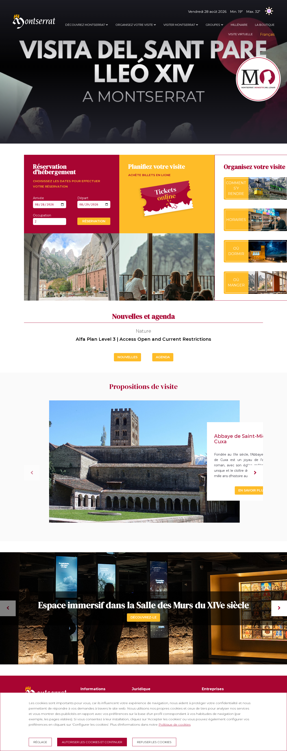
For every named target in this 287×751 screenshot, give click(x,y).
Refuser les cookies (154, 742)
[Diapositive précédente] (32, 473)
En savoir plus (251, 490)
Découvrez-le (143, 617)
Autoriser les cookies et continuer (92, 742)
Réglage (40, 742)
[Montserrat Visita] (34, 28)
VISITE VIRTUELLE (240, 34)
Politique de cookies (175, 725)
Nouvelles (127, 357)
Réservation (93, 221)
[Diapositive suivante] (255, 473)
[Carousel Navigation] (143, 608)
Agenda (163, 357)
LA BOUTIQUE (264, 24)
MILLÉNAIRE (239, 24)
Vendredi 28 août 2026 (224, 11)
